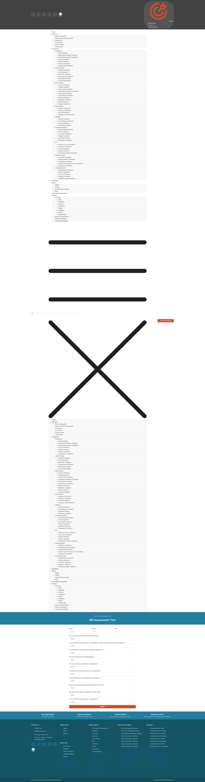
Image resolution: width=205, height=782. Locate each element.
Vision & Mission (96, 738)
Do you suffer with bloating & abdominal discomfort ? (86, 650)
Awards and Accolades (62, 189)
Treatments (55, 49)
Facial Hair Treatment (64, 157)
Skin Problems (59, 83)
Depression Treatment (65, 166)
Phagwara (61, 210)
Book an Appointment (61, 216)
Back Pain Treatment (64, 74)
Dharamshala (62, 214)
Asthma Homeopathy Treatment (129, 744)
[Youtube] (55, 14)
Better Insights (170, 779)
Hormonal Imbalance (61, 127)
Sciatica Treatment (64, 70)
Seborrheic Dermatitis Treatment (68, 91)
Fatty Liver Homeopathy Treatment (130, 731)
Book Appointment (47, 714)
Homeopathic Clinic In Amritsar (158, 733)
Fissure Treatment (63, 149)
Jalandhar (61, 202)
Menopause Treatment (65, 140)
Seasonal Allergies (63, 123)
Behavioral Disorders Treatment (67, 55)
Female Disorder (60, 155)
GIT (56, 142)
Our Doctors (58, 42)
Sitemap (65, 756)
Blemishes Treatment (64, 100)
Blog (56, 191)
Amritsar (60, 204)
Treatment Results (97, 751)
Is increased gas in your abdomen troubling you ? (85, 678)
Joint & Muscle (59, 68)
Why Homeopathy (60, 36)
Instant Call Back (120, 714)
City (115, 628)
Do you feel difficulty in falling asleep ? (81, 657)
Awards (94, 746)
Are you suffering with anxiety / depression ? (83, 664)
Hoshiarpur (61, 206)
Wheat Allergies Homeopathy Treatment (131, 733)
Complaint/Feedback (61, 221)
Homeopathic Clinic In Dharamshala (159, 746)
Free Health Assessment (59, 193)
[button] (98, 320)
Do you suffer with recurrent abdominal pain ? (84, 636)
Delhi (59, 199)
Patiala (60, 208)
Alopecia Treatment (64, 110)
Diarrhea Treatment (64, 63)
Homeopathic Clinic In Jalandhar (158, 731)
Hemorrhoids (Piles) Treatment (67, 153)
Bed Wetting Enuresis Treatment (68, 57)
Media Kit (65, 733)
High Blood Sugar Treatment (67, 178)
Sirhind (60, 212)
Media (54, 183)
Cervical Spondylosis (64, 80)
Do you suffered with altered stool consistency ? (85, 671)
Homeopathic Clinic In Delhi (157, 728)
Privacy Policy (66, 746)
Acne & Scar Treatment (65, 89)
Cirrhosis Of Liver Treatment (66, 144)
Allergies (57, 117)
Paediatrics (58, 51)
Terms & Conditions (68, 751)
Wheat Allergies (63, 53)
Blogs (93, 741)
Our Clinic (58, 197)
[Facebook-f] (33, 14)
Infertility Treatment (64, 138)
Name (71, 628)
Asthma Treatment (64, 119)
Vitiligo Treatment (63, 87)
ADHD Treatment (63, 61)
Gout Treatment (63, 72)
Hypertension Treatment (65, 170)
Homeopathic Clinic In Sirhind (157, 744)
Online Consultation (61, 219)
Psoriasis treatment (64, 104)
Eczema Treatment (64, 85)
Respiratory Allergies (64, 125)
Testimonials (59, 47)
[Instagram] (39, 14)
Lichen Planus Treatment (65, 95)
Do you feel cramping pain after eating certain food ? (86, 685)
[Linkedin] (44, 14)
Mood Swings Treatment (65, 129)
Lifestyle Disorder (60, 168)
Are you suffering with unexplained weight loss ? (85, 692)
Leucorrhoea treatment (65, 161)
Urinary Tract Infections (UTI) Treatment (70, 163)
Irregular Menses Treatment (66, 159)
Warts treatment (63, 102)
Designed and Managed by (160, 779)
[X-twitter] (50, 14)
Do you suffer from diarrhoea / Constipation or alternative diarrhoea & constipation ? (97, 643)
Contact (54, 195)
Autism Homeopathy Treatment (129, 738)
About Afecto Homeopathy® (64, 38)
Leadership (58, 40)
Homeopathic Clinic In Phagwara (158, 741)
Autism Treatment (63, 59)
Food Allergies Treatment (66, 121)
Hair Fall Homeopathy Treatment (129, 728)
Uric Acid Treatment (64, 174)
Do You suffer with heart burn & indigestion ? (83, 699)
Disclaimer (65, 748)
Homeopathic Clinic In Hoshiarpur (158, 736)
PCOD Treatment (63, 132)
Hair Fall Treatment (64, 112)
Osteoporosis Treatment (65, 76)
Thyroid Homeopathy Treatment (129, 736)
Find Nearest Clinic (157, 714)
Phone (94, 628)
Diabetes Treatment (64, 176)
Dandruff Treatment (64, 108)
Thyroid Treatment (64, 136)
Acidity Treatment (63, 151)
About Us (54, 34)
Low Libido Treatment (65, 134)
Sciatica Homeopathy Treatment (129, 746)
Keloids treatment (63, 97)
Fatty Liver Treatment (65, 146)
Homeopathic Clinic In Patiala (157, 738)
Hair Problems (59, 106)
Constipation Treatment (65, 66)
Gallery (57, 185)
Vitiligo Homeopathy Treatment (129, 741)
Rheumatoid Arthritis (64, 78)
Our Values (95, 736)
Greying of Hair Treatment (66, 114)
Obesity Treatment (64, 172)
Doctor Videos (59, 44)
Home (53, 32)
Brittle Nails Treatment (65, 93)
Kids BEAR (55, 181)
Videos (57, 187)
